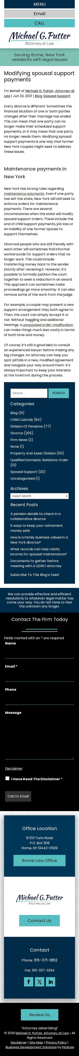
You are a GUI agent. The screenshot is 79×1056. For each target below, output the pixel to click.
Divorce (16, 433)
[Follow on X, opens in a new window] (39, 981)
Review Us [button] (39, 1015)
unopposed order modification (48, 324)
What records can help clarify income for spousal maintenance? (38, 552)
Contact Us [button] (39, 921)
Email (11, 666)
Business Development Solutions (31, 1047)
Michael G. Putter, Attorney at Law (42, 1033)
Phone (10, 689)
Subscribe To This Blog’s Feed (34, 574)
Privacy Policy (56, 1042)
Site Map (36, 1042)
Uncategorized (22, 478)
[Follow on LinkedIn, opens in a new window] (50, 981)
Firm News (18, 439)
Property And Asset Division (33, 453)
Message (13, 712)
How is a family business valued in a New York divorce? (39, 540)
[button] (39, 4)
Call (39, 23)
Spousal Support (57, 96)
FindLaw (68, 1047)
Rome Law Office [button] (39, 860)
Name (10, 643)
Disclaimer (14, 768)
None (14, 446)
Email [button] (39, 14)
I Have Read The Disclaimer (36, 779)
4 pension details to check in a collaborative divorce (35, 516)
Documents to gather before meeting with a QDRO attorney (36, 563)
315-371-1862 (46, 960)
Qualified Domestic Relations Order (39, 460)
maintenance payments (24, 193)
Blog (38, 96)
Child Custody (21, 419)
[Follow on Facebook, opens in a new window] (28, 981)
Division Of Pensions (26, 426)
